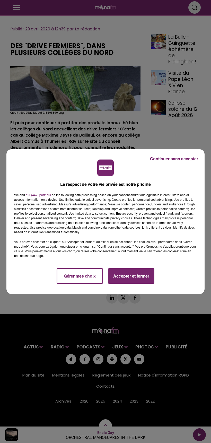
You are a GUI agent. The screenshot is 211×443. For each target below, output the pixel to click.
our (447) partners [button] (38, 195)
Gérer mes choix (80, 276)
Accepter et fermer (131, 276)
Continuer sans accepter (174, 159)
